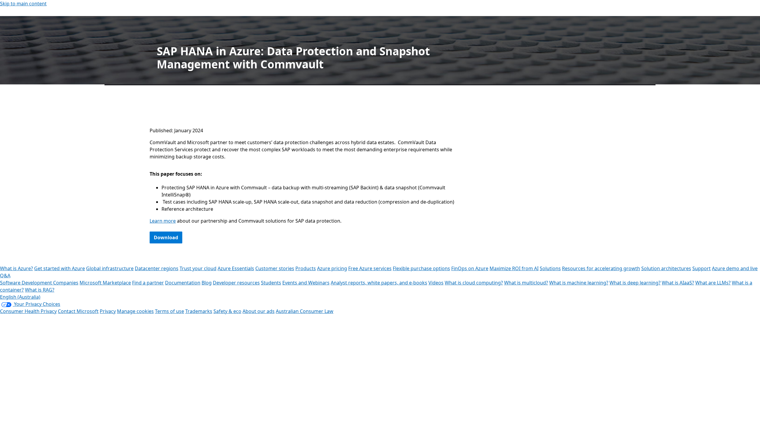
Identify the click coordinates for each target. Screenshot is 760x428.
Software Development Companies (39, 282)
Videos (436, 282)
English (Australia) (20, 297)
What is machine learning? (578, 282)
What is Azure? (16, 268)
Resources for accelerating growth (601, 268)
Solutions (550, 268)
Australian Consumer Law (304, 311)
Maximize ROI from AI (514, 268)
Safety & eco (227, 311)
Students (271, 282)
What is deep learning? (635, 282)
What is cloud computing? (474, 282)
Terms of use (169, 311)
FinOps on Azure (469, 268)
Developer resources (236, 282)
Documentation (182, 282)
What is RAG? (39, 290)
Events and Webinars (306, 282)
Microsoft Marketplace (105, 282)
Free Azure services (370, 268)
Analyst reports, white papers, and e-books (379, 282)
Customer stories (274, 268)
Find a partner (148, 282)
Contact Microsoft (78, 311)
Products (305, 268)
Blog (207, 282)
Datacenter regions (156, 268)
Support (701, 268)
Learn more (163, 221)
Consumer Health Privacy (28, 311)
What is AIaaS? (678, 282)
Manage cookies (135, 311)
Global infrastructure (110, 268)
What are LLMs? (713, 282)
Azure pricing (332, 268)
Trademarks (198, 311)
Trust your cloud (198, 268)
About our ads (259, 311)
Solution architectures (666, 268)
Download (166, 237)
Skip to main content (23, 3)
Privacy (108, 311)
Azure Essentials (236, 268)
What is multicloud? (526, 282)
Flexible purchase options (421, 268)
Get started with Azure (59, 268)
